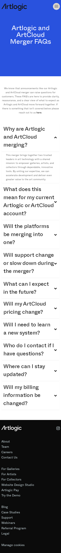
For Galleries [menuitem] (10, 469)
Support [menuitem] (7, 517)
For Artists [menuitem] (8, 474)
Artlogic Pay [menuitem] (10, 490)
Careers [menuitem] (7, 452)
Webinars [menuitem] (8, 523)
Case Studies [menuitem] (10, 512)
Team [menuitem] (5, 447)
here (39, 112)
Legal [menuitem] (5, 533)
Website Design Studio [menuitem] (17, 485)
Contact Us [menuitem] (9, 457)
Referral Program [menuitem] (13, 528)
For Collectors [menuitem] (11, 479)
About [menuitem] (5, 441)
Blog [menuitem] (4, 507)
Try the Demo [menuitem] (10, 495)
